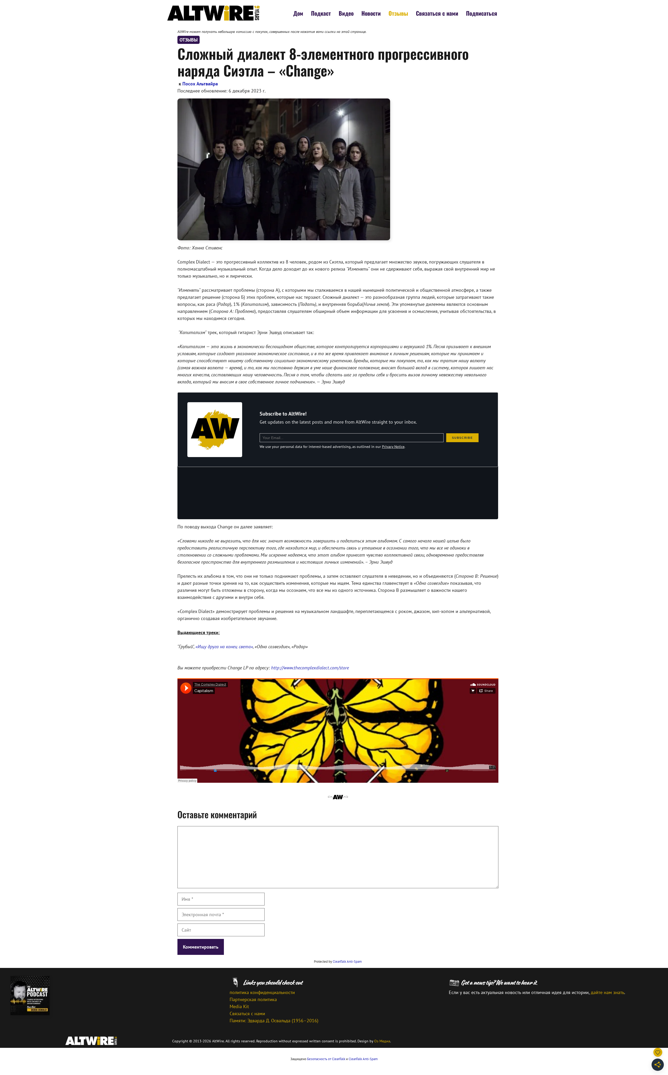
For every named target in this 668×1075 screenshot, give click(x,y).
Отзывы (398, 13)
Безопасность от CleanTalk (326, 1059)
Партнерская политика (253, 999)
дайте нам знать (607, 992)
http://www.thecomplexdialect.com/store (310, 668)
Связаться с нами (437, 13)
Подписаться (481, 13)
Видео (346, 13)
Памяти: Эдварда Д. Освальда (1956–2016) (274, 1021)
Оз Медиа (382, 1041)
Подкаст (321, 13)
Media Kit (239, 1006)
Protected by (338, 961)
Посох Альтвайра (200, 84)
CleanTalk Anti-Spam (347, 961)
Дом (298, 13)
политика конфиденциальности (262, 992)
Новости (371, 13)
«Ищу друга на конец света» (224, 647)
